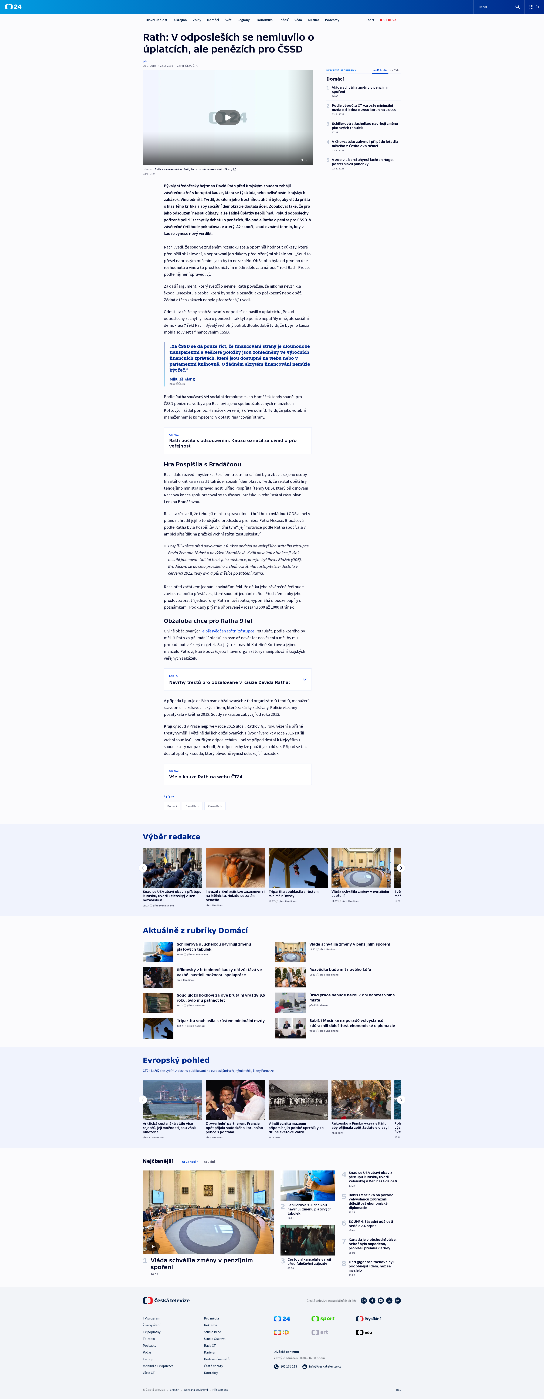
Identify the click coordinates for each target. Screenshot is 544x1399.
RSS (398, 1390)
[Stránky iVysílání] (368, 1318)
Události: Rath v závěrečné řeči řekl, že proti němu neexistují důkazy (187, 169)
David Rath (192, 806)
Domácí (213, 20)
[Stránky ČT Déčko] (281, 1332)
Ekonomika (264, 20)
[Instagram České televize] (363, 1300)
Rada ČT (210, 1345)
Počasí (284, 20)
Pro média (211, 1318)
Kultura (313, 20)
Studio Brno (212, 1332)
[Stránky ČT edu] (364, 1332)
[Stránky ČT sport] (323, 1318)
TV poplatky (151, 1332)
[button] (228, 117)
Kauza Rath (215, 806)
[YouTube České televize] (380, 1300)
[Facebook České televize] (372, 1300)
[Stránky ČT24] (282, 1318)
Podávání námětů (217, 1359)
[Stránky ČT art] (320, 1332)
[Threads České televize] (397, 1300)
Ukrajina (180, 20)
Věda (298, 20)
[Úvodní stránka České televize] (166, 1300)
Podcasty (332, 20)
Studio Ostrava (214, 1339)
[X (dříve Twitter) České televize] (389, 1300)
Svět (228, 20)
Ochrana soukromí (196, 1390)
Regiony (244, 20)
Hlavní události (157, 20)
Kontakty (211, 1373)
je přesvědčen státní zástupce (227, 630)
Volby (197, 20)
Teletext (149, 1339)
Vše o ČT (149, 1373)
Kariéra (209, 1352)
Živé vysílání (151, 1325)
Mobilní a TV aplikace (158, 1366)
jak (145, 61)
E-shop (148, 1359)
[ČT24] (13, 6)
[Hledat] (517, 7)
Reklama (210, 1325)
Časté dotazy (213, 1366)
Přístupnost (220, 1390)
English (174, 1390)
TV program (151, 1318)
